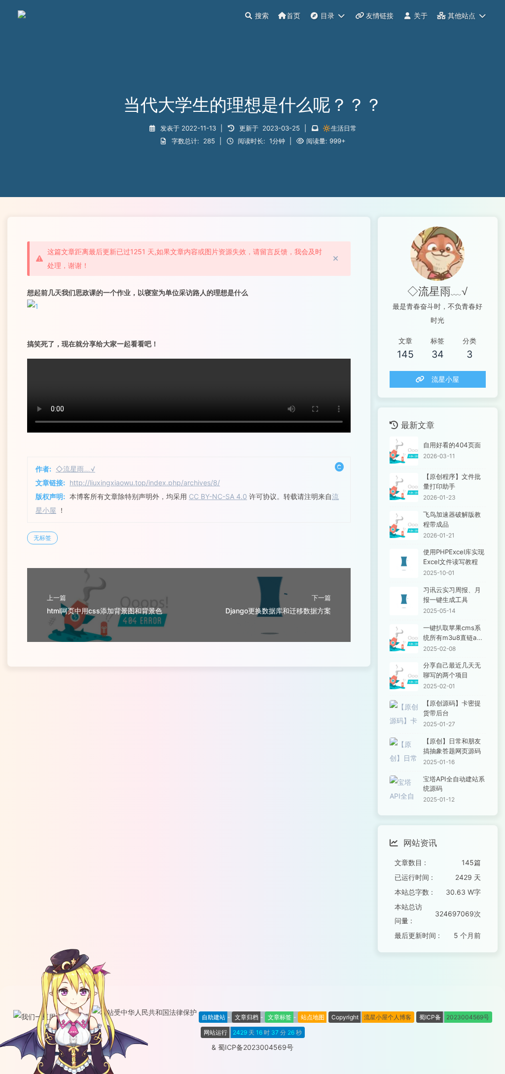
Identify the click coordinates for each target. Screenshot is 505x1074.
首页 (293, 15)
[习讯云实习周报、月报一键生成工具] (404, 601)
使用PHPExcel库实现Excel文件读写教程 (453, 557)
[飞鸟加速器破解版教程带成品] (404, 525)
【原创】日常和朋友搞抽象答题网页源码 (452, 746)
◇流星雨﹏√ (75, 469)
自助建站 (213, 1017)
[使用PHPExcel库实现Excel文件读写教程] (404, 563)
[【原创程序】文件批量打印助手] (404, 487)
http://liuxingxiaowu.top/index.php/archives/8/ (145, 482)
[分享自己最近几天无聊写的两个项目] (404, 676)
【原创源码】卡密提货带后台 (452, 708)
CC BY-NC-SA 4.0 (218, 496)
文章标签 (279, 1017)
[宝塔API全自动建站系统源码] (404, 790)
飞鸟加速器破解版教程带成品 (452, 519)
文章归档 (246, 1017)
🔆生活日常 (340, 128)
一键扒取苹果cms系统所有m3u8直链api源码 (452, 633)
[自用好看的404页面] (404, 451)
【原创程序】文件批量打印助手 (452, 481)
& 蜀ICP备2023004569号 (252, 1047)
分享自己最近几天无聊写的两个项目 (452, 670)
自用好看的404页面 (452, 445)
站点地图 (313, 1017)
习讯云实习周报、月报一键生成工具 (452, 595)
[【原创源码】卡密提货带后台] (404, 714)
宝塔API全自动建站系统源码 (454, 784)
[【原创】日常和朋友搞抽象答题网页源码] (404, 752)
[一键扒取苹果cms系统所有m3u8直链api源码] (404, 638)
